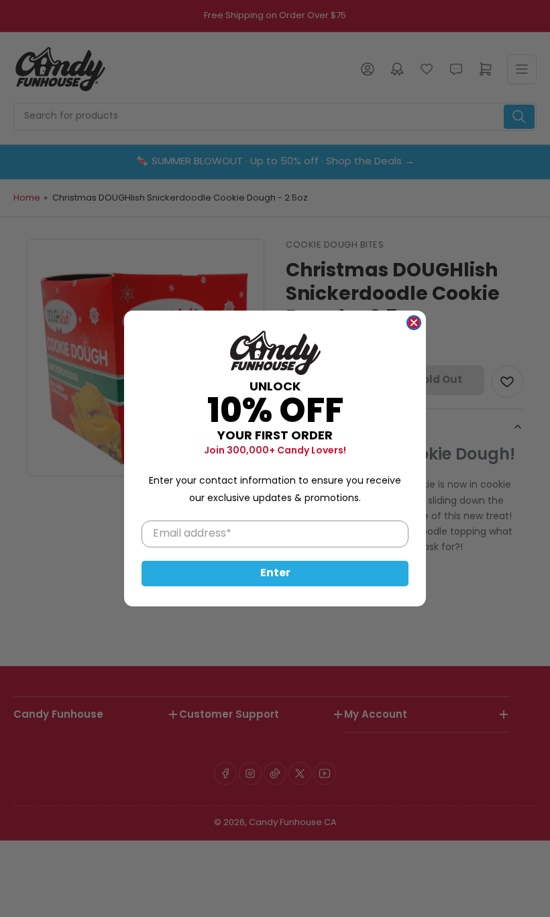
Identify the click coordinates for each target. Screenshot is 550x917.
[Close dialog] (414, 322)
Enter (275, 573)
